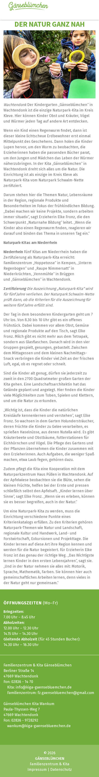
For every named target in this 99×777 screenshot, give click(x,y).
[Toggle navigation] (86, 6)
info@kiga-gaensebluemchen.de (44, 687)
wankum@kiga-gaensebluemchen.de (39, 726)
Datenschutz (61, 769)
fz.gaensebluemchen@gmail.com (66, 693)
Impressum (37, 769)
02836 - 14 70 (22, 682)
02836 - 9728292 (24, 720)
